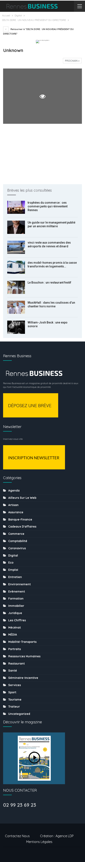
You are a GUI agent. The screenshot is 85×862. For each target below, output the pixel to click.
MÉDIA (12, 634)
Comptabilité (17, 541)
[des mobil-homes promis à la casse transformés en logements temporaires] (16, 267)
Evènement (16, 591)
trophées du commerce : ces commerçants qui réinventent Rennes (47, 206)
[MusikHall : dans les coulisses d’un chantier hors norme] (16, 307)
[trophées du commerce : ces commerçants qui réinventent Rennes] (16, 207)
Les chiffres (17, 620)
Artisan (13, 505)
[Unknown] (42, 154)
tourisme (14, 699)
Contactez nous (17, 836)
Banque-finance (20, 519)
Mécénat (14, 627)
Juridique (15, 613)
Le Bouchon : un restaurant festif (49, 282)
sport (12, 692)
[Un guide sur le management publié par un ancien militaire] (16, 227)
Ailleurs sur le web (22, 498)
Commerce (16, 534)
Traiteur (14, 706)
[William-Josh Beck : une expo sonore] (16, 327)
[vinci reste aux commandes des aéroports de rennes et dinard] (16, 247)
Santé (12, 670)
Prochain (71, 60)
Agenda (14, 490)
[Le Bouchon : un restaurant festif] (16, 287)
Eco (10, 562)
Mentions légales (39, 842)
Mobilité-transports (22, 642)
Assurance (15, 512)
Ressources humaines (24, 656)
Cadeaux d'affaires (22, 526)
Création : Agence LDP (57, 836)
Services (14, 685)
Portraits (14, 649)
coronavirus (17, 548)
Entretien (15, 577)
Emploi (13, 570)
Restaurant (16, 663)
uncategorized (19, 714)
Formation (16, 598)
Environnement (19, 584)
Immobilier (16, 606)
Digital (13, 555)
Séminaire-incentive (23, 678)
